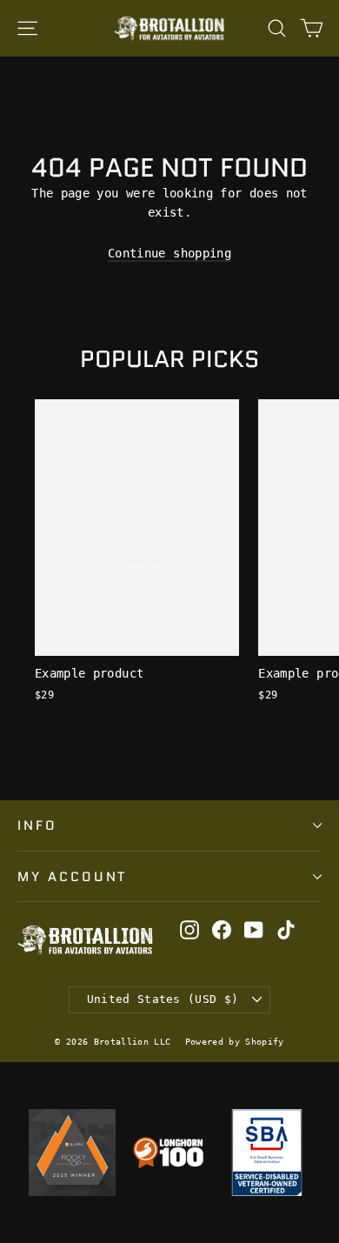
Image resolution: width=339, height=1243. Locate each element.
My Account (72, 876)
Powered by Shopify (234, 1041)
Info (37, 825)
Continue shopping (169, 253)
